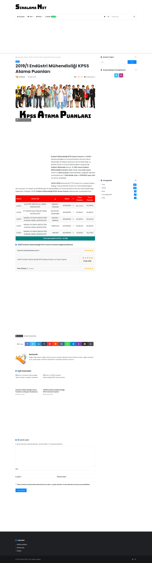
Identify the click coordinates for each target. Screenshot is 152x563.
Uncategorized (107, 194)
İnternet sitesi (61, 477)
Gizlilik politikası (22, 544)
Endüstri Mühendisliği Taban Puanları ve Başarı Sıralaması (27, 391)
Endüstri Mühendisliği (30, 336)
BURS (50, 16)
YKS (30, 16)
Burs (103, 191)
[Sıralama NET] (31, 6)
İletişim (19, 551)
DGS (103, 198)
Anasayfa (21, 16)
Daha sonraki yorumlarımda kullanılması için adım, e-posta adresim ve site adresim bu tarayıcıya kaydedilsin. (53, 484)
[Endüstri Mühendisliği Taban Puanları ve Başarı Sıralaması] (28, 381)
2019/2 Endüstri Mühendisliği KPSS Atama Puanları (54, 391)
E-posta (19, 477)
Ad (17, 469)
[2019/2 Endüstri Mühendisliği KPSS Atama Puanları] (55, 381)
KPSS (39, 16)
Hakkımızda (20, 547)
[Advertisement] (76, 36)
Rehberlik (22, 77)
